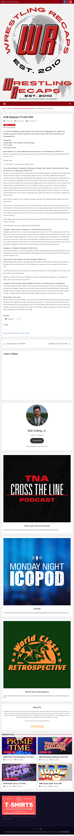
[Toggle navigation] (4, 104)
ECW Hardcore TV (15, 333)
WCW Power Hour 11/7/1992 (14, 783)
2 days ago (8, 786)
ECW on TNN (25, 333)
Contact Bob (37, 441)
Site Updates (11, 125)
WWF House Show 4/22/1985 (50, 783)
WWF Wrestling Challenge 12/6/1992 (53, 757)
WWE (14, 752)
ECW (5, 125)
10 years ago (9, 121)
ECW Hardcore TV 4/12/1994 (58, 344)
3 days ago (44, 786)
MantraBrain (65, 832)
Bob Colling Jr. (20, 121)
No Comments (32, 121)
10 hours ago (9, 760)
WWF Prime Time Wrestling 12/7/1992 (18, 757)
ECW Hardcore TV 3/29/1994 (16, 344)
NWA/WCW (6, 778)
